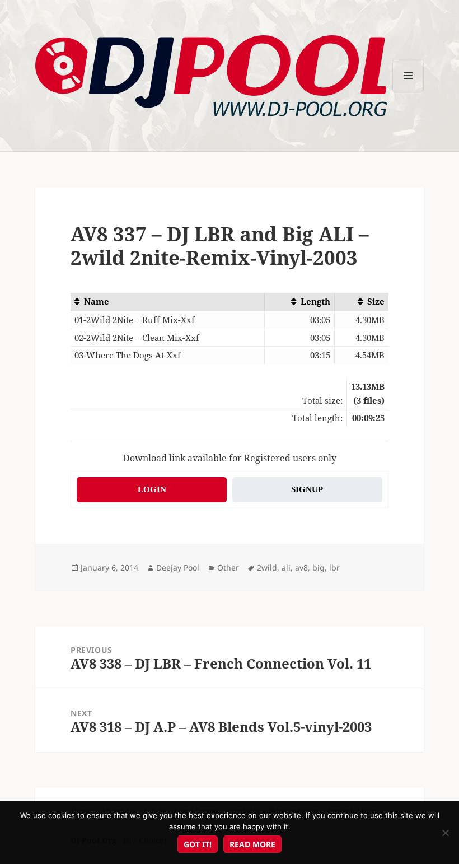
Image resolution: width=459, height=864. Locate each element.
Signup (307, 489)
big (318, 567)
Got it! (198, 844)
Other (228, 567)
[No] (445, 832)
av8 (301, 567)
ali (286, 567)
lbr (334, 567)
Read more (252, 844)
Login (152, 489)
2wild (267, 567)
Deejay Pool (177, 567)
